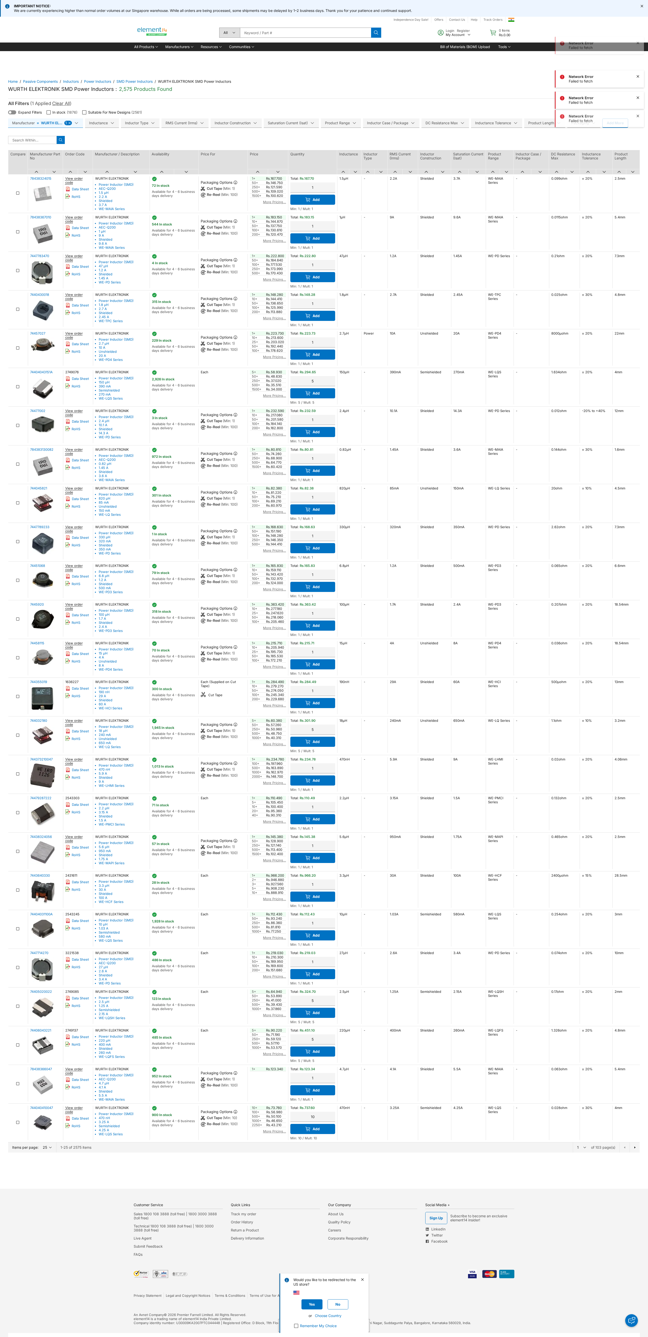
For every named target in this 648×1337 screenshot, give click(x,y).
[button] (145, 47)
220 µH (104, 1040)
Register (463, 31)
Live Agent (143, 1238)
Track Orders (492, 20)
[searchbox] (305, 33)
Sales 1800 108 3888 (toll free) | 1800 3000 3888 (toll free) (175, 1216)
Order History (242, 1222)
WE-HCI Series (110, 708)
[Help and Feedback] (631, 1320)
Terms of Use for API (266, 1295)
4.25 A (104, 1130)
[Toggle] (12, 112)
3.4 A (103, 979)
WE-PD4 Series (111, 360)
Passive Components (40, 81)
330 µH (104, 537)
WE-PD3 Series (111, 592)
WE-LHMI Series (112, 786)
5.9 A (103, 773)
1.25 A (103, 1006)
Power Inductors (97, 81)
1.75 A (103, 859)
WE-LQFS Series (112, 1057)
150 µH (104, 382)
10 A (102, 347)
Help (474, 20)
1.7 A (102, 618)
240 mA (105, 735)
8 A (101, 665)
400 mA (105, 1044)
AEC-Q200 (107, 189)
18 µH (103, 731)
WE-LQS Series (111, 398)
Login (450, 31)
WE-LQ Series (110, 514)
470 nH (104, 769)
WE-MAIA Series (112, 209)
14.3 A (103, 433)
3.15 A (103, 812)
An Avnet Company (149, 1315)
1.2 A (102, 270)
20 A (102, 356)
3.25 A (104, 1122)
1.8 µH (104, 305)
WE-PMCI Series (112, 824)
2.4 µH (104, 421)
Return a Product (245, 1230)
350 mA (105, 549)
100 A (103, 898)
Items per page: (25, 1147)
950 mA (105, 851)
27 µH (103, 967)
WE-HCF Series (111, 902)
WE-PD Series (110, 282)
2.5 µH (104, 1002)
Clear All (61, 103)
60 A (102, 704)
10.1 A (103, 425)
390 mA (105, 386)
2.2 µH (104, 808)
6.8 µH (104, 576)
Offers (438, 20)
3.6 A (103, 476)
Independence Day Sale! (411, 20)
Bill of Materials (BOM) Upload (465, 47)
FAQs (138, 1254)
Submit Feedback (148, 1246)
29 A (102, 696)
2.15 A (103, 1014)
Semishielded (109, 390)
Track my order (243, 1214)
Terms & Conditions (230, 1295)
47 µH (103, 266)
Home (13, 81)
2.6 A (103, 971)
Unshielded (108, 351)
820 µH (104, 498)
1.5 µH (104, 193)
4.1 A (102, 1087)
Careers (334, 1230)
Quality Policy (339, 1222)
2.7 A (103, 309)
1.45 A (103, 278)
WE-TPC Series (111, 321)
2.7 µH (104, 343)
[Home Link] (152, 32)
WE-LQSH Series (112, 1018)
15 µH (103, 653)
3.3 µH (104, 885)
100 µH (104, 614)
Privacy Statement (147, 1295)
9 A (101, 235)
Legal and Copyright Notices (188, 1295)
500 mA (105, 588)
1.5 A (102, 820)
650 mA (105, 743)
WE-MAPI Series (112, 863)
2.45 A (104, 317)
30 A (102, 890)
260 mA (105, 1053)
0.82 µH (105, 464)
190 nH (104, 692)
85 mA (104, 502)
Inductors (71, 81)
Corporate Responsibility (348, 1238)
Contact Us (457, 20)
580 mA (105, 936)
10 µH (103, 924)
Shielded (105, 201)
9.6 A (103, 243)
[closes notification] (642, 6)
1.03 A (103, 928)
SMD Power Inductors (134, 81)
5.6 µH (104, 847)
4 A (101, 657)
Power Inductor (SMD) (116, 184)
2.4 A (103, 627)
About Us (335, 1214)
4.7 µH (104, 1083)
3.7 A (103, 205)
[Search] (376, 33)
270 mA (105, 394)
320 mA (105, 541)
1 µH (102, 231)
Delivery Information (247, 1238)
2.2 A (103, 197)
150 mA (104, 510)
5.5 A (103, 1095)
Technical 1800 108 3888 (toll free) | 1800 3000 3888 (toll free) (174, 1228)
